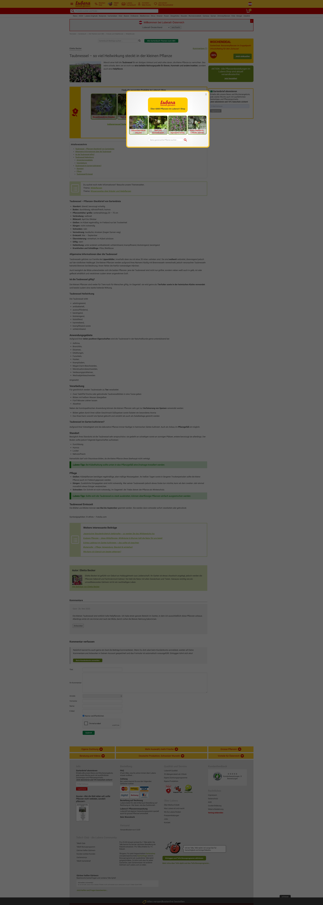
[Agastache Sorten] (178, 125)
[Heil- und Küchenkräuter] (158, 125)
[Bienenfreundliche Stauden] (138, 125)
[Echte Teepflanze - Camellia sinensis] (197, 125)
